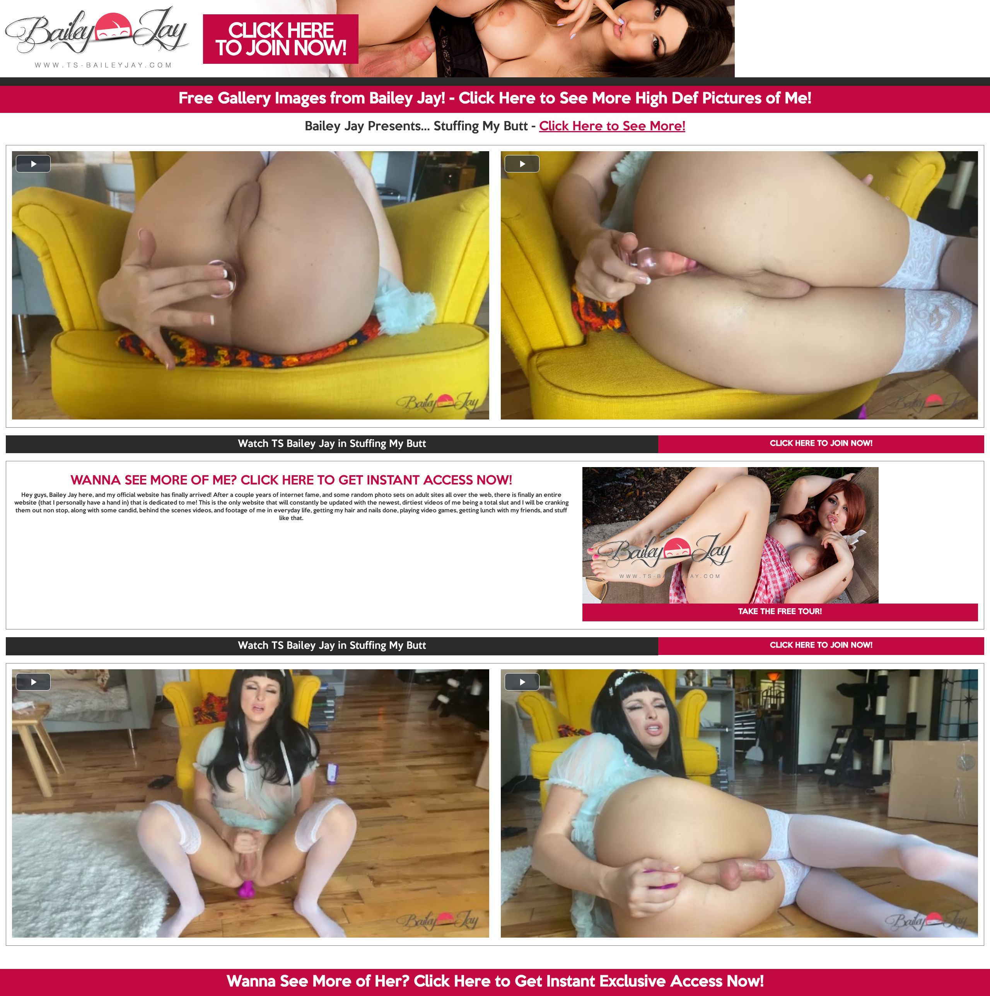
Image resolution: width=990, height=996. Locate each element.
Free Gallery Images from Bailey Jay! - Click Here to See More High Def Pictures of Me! (495, 99)
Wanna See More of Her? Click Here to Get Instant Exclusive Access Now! (495, 982)
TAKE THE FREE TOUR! (780, 612)
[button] (33, 163)
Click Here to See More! (612, 127)
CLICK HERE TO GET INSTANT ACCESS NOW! (376, 481)
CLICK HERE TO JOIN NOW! (821, 443)
